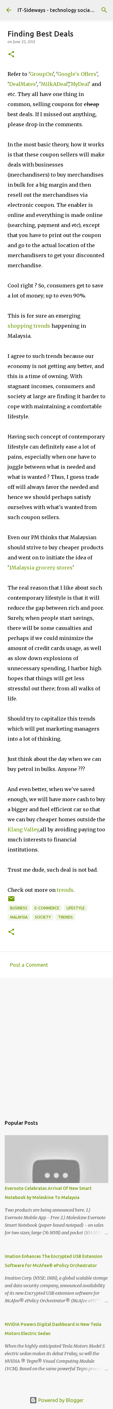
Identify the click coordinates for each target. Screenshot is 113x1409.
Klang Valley (23, 829)
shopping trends (29, 326)
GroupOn (41, 74)
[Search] (104, 10)
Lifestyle (76, 908)
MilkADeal (54, 84)
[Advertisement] (56, 1044)
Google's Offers (76, 74)
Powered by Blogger (60, 1400)
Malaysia (19, 917)
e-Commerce (47, 908)
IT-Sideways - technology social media (62, 10)
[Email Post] (11, 901)
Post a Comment (29, 965)
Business (18, 908)
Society (43, 917)
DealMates (22, 84)
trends (65, 890)
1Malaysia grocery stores (41, 567)
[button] (11, 54)
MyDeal (80, 84)
